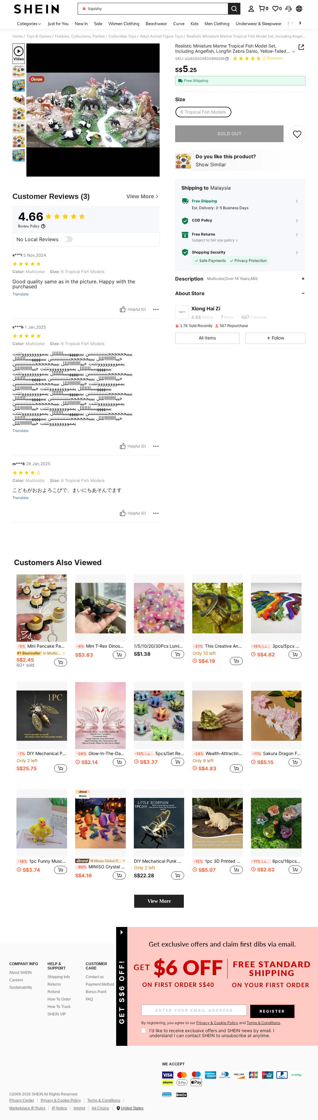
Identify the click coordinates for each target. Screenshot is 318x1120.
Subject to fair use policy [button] (213, 240)
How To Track (59, 1007)
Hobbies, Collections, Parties (80, 36)
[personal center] (251, 8)
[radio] (203, 112)
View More (159, 901)
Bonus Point (96, 992)
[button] (288, 8)
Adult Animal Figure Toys (161, 36)
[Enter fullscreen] (154, 171)
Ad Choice (100, 1108)
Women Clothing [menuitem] (123, 23)
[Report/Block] (156, 309)
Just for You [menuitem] (58, 23)
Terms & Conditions (103, 1100)
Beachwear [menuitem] (156, 23)
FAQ (89, 999)
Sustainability (20, 987)
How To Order (59, 999)
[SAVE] (297, 133)
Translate (20, 294)
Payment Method (100, 984)
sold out (229, 134)
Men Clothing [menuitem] (217, 23)
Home (17, 36)
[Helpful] (122, 309)
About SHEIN (20, 972)
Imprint (79, 1108)
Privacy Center (21, 1100)
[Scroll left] (292, 23)
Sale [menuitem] (98, 23)
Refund (54, 992)
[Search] (234, 9)
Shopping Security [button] (208, 252)
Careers (16, 980)
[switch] (67, 239)
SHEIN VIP (57, 1014)
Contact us (95, 977)
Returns (54, 984)
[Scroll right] (300, 23)
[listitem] (42, 623)
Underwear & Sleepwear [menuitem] (259, 23)
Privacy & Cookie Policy (61, 1100)
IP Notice (59, 1108)
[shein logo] (36, 8)
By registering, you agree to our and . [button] (211, 1023)
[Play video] (93, 110)
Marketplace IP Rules (27, 1108)
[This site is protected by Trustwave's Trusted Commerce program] (166, 1094)
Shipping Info (59, 977)
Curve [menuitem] (178, 23)
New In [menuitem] (81, 23)
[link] (263, 8)
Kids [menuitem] (194, 23)
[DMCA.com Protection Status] (181, 1094)
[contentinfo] (238, 1078)
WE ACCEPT (173, 1064)
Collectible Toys (122, 36)
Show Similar (211, 164)
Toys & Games (38, 36)
